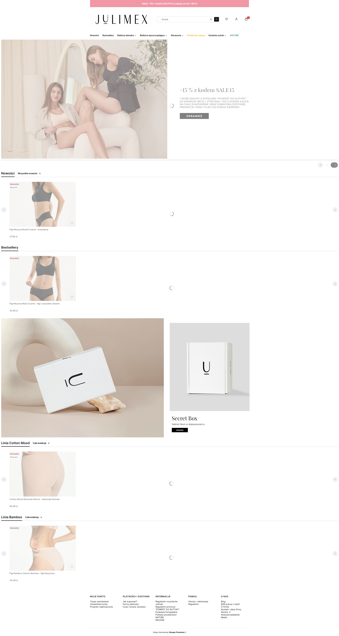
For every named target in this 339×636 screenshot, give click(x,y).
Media (224, 617)
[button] (216, 19)
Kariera (225, 612)
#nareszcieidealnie (230, 614)
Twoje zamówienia (99, 601)
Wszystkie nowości (27, 173)
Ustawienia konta (98, 604)
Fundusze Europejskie (166, 612)
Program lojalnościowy (101, 606)
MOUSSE (159, 620)
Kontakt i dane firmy (231, 609)
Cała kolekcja (39, 443)
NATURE (159, 617)
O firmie (225, 606)
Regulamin (193, 604)
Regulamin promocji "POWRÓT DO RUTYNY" (167, 608)
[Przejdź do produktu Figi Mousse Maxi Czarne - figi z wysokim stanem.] (43, 278)
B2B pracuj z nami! (230, 604)
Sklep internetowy (168, 632)
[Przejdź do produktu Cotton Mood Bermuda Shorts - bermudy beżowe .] (43, 474)
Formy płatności (131, 604)
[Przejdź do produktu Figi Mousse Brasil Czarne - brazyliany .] (43, 204)
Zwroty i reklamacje (198, 601)
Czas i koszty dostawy (134, 606)
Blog (223, 601)
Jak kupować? (130, 601)
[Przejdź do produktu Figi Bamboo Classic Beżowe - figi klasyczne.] (43, 548)
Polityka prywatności (166, 614)
